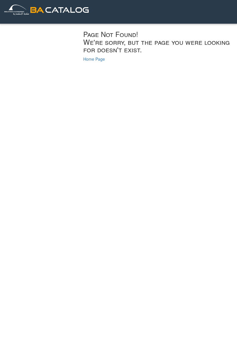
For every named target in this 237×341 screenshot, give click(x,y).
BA (37, 9)
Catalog (67, 9)
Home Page (94, 59)
